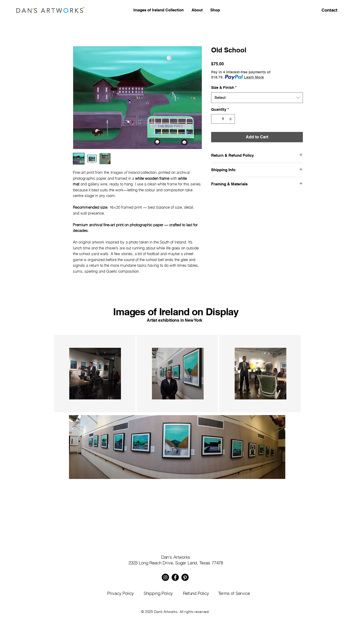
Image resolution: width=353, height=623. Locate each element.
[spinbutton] (223, 118)
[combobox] (257, 97)
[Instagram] (165, 577)
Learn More (254, 77)
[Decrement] (215, 118)
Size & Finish (223, 87)
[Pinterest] (185, 577)
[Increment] (231, 118)
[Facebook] (175, 577)
